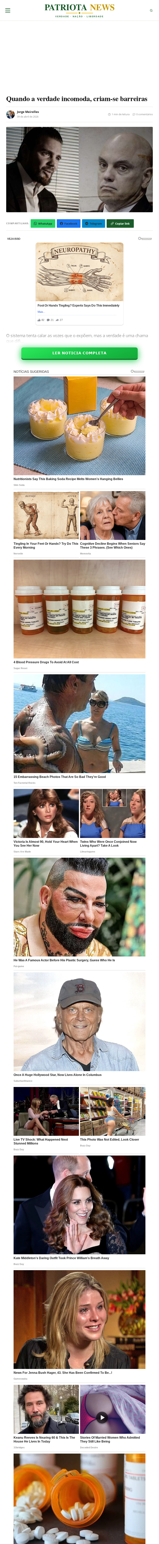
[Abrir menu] (7, 10)
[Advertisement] (38, 58)
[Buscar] (151, 10)
